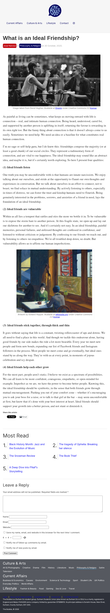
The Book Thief (67, 455)
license (93, 108)
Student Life (86, 580)
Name (5, 516)
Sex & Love (61, 588)
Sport (75, 580)
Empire (58, 108)
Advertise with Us (41, 597)
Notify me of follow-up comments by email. (26, 542)
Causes (29, 580)
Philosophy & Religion (30, 45)
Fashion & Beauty (28, 588)
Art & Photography (11, 568)
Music (71, 568)
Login (5, 597)
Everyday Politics (11, 584)
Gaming (49, 588)
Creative (26, 568)
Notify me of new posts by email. (21, 548)
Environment (41, 580)
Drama (36, 568)
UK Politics (99, 580)
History (51, 568)
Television (7, 571)
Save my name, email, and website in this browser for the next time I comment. (43, 532)
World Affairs (27, 584)
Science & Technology (60, 580)
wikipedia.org (61, 314)
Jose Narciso (9, 45)
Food (41, 588)
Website (6, 527)
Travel (71, 588)
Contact (64, 23)
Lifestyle (10, 588)
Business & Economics (13, 580)
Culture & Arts (14, 563)
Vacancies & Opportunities (20, 597)
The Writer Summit (70, 597)
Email (5, 522)
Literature (61, 568)
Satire (101, 568)
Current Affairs (15, 576)
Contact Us (55, 597)
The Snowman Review (22, 455)
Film (43, 568)
